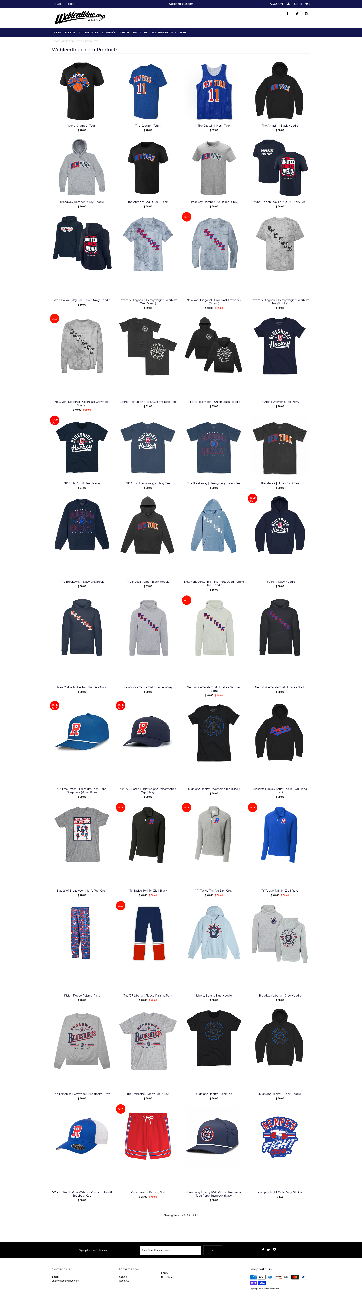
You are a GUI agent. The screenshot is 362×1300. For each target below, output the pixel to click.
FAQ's (164, 1273)
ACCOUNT (278, 4)
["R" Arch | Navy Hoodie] (280, 526)
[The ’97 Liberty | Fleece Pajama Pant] (148, 933)
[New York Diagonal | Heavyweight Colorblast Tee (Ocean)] (148, 244)
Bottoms (140, 32)
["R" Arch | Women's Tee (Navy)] (280, 346)
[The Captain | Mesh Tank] (214, 91)
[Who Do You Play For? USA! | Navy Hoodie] (82, 244)
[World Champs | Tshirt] (82, 91)
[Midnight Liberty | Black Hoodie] (280, 1038)
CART (302, 4)
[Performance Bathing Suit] (148, 1136)
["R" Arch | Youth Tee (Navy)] (82, 447)
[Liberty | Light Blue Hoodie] (214, 933)
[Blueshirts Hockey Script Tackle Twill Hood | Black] (280, 733)
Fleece (70, 32)
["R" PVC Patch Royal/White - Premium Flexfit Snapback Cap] (82, 1136)
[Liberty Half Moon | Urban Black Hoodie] (214, 346)
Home (55, 41)
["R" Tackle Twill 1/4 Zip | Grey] (214, 835)
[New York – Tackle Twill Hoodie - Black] (280, 627)
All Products (162, 32)
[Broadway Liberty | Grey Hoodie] (280, 933)
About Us (124, 1280)
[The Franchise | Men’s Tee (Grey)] (148, 1041)
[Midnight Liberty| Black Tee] (214, 1038)
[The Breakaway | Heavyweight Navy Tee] (214, 447)
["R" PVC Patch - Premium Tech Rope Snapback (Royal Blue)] (82, 733)
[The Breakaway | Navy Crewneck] (82, 526)
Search (123, 1276)
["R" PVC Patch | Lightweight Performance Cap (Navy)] (148, 733)
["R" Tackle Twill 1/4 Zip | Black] (148, 835)
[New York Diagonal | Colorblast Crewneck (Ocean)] (214, 244)
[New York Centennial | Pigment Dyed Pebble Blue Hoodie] (214, 526)
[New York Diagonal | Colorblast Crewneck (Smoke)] (82, 346)
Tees (57, 32)
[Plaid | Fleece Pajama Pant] (82, 933)
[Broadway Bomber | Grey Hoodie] (82, 168)
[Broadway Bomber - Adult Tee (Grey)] (214, 168)
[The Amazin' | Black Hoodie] (280, 91)
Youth (124, 32)
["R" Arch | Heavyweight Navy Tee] (148, 447)
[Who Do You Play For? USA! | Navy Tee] (280, 168)
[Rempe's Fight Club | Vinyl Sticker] (280, 1137)
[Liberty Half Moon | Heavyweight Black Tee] (148, 346)
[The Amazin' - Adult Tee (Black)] (148, 168)
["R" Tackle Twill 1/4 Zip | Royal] (280, 835)
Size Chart (167, 1277)
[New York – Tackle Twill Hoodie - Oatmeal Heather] (214, 627)
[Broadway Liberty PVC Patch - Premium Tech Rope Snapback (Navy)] (214, 1136)
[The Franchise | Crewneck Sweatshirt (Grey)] (82, 1041)
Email (55, 1276)
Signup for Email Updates (93, 1250)
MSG (183, 32)
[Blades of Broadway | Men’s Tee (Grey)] (82, 835)
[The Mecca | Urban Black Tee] (280, 447)
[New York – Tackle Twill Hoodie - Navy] (82, 627)
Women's (109, 32)
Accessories (88, 32)
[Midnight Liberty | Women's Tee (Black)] (214, 733)
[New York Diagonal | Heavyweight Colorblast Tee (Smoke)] (280, 244)
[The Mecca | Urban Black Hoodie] (148, 526)
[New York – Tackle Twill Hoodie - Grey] (148, 627)
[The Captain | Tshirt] (148, 91)
